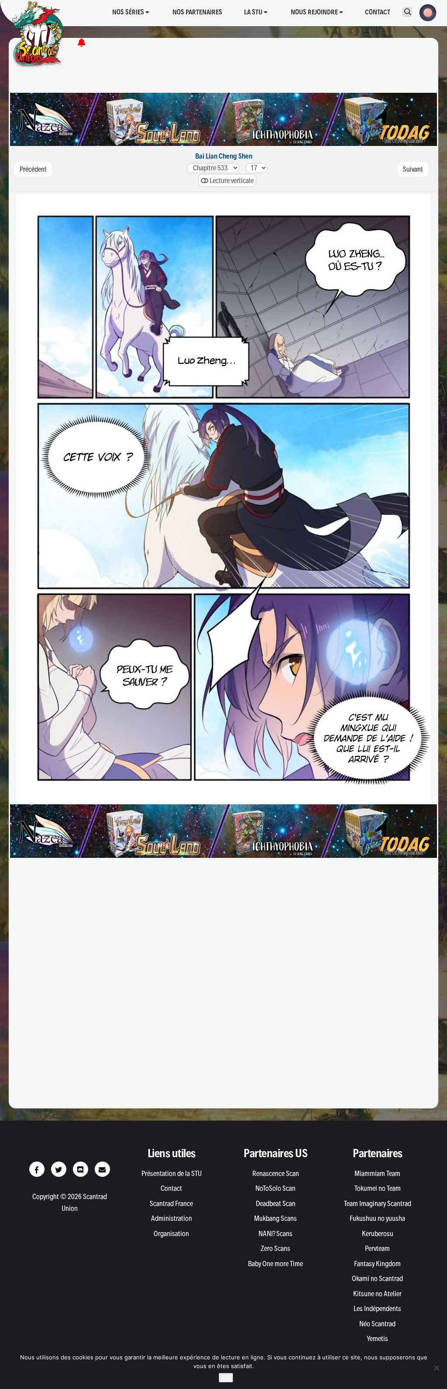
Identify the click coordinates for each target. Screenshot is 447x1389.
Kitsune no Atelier (377, 1294)
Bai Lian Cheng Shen (223, 156)
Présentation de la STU (171, 1173)
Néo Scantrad (377, 1324)
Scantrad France (171, 1203)
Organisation (171, 1233)
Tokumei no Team (377, 1188)
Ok (226, 1377)
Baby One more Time (275, 1263)
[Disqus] (223, 987)
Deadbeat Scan (276, 1203)
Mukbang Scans (275, 1218)
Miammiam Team (377, 1173)
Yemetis (377, 1338)
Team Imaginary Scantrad (377, 1203)
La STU (254, 12)
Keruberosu (377, 1233)
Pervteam (377, 1248)
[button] (425, 12)
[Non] (436, 1367)
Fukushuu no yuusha (377, 1218)
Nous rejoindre (315, 12)
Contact (377, 12)
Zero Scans (275, 1248)
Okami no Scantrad (377, 1278)
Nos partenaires (197, 12)
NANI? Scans (275, 1233)
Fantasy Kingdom (377, 1263)
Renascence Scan (275, 1173)
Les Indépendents (377, 1308)
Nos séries (128, 12)
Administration (171, 1218)
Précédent (33, 169)
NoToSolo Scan (275, 1188)
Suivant (413, 169)
